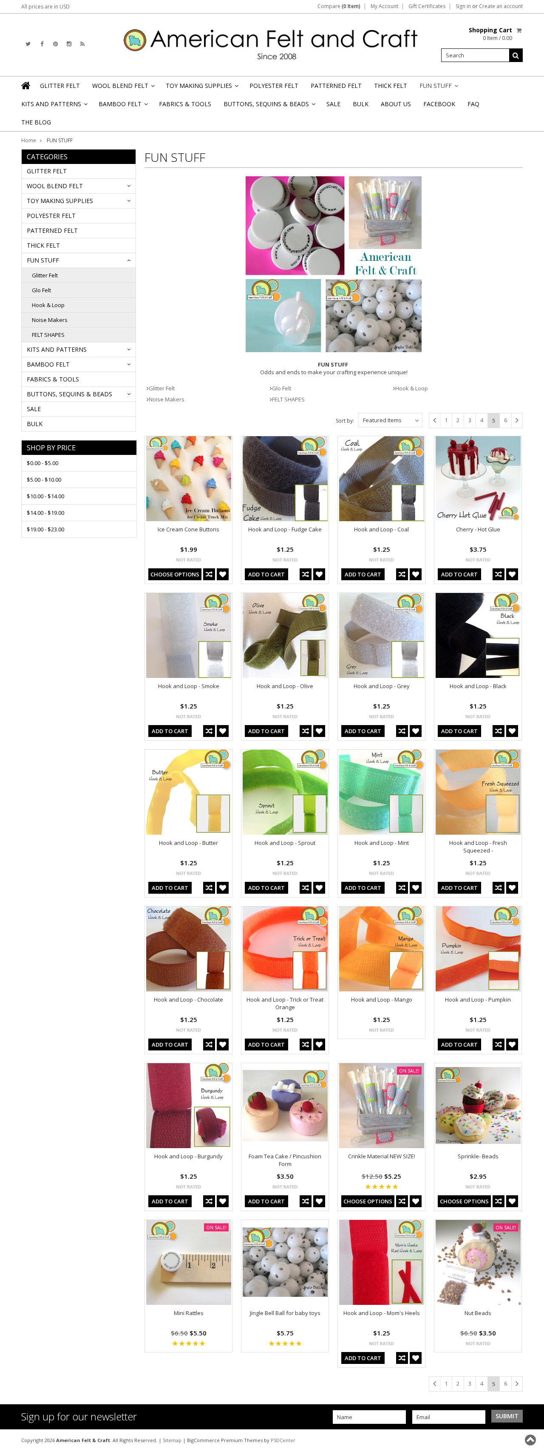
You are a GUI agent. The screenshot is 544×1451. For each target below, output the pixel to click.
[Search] (516, 55)
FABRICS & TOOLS (185, 104)
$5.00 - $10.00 (44, 479)
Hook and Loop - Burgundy (188, 1156)
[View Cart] (519, 30)
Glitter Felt (45, 275)
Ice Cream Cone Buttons (188, 529)
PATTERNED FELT (336, 86)
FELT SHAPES (48, 335)
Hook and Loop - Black (478, 686)
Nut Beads (478, 1313)
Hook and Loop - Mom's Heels (381, 1313)
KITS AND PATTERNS (53, 106)
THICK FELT (390, 86)
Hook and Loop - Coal (381, 529)
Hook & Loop (48, 305)
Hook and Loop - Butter (188, 843)
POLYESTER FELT (273, 86)
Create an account (501, 6)
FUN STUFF (438, 88)
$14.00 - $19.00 (45, 513)
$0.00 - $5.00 (42, 463)
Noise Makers (50, 320)
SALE (333, 104)
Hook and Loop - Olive (285, 686)
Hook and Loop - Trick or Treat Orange (284, 1003)
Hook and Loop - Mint (381, 843)
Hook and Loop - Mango (381, 999)
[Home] (26, 85)
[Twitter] (28, 44)
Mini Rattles (189, 1313)
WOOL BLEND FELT (122, 88)
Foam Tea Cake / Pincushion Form (285, 1160)
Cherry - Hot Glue (478, 529)
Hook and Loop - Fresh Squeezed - (478, 846)
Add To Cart (266, 574)
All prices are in (45, 6)
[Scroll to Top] (531, 1440)
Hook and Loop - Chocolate (188, 999)
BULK (360, 104)
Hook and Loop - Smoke (188, 686)
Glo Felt (41, 290)
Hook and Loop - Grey (382, 686)
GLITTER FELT (60, 86)
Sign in (463, 6)
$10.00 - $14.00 (45, 496)
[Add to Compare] (209, 574)
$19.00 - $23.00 (45, 529)
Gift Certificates (426, 6)
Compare (338, 6)
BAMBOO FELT (123, 106)
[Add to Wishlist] (223, 574)
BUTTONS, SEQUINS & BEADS (269, 106)
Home (28, 140)
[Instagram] (69, 44)
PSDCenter (283, 1440)
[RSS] (82, 44)
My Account (384, 6)
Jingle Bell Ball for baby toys (285, 1313)
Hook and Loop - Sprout (285, 843)
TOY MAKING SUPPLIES (201, 88)
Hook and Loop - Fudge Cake (285, 529)
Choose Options (174, 574)
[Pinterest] (55, 44)
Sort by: (345, 420)
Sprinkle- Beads (478, 1156)
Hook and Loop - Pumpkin (478, 999)
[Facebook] (41, 44)
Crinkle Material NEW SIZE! (381, 1156)
